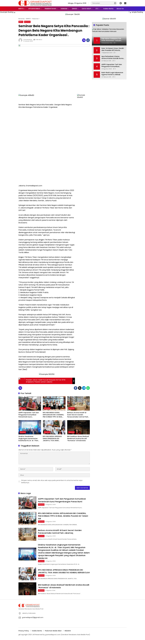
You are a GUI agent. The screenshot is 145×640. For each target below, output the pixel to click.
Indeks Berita (37, 631)
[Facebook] (75, 388)
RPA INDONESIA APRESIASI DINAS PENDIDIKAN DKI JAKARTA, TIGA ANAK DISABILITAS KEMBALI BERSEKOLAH (52, 438)
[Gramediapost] (35, 3)
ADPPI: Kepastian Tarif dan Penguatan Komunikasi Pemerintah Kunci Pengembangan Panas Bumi (29, 415)
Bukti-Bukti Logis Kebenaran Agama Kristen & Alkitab (112, 74)
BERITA (21, 22)
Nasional (27, 22)
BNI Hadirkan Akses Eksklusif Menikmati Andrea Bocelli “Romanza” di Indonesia (78, 438)
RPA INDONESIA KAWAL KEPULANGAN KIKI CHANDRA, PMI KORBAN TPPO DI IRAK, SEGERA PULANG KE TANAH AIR (54, 415)
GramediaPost (27, 39)
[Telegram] (84, 388)
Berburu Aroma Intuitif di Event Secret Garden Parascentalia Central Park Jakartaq (77, 415)
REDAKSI (68, 631)
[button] (115, 3)
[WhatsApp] (88, 388)
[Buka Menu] (125, 3)
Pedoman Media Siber (53, 631)
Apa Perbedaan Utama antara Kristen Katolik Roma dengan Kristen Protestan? (112, 57)
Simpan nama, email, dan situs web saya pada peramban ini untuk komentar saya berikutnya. (51, 481)
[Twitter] (80, 388)
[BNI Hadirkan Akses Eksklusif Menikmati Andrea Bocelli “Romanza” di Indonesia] (78, 427)
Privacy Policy (23, 631)
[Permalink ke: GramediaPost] (20, 40)
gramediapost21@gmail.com (32, 617)
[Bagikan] (88, 40)
